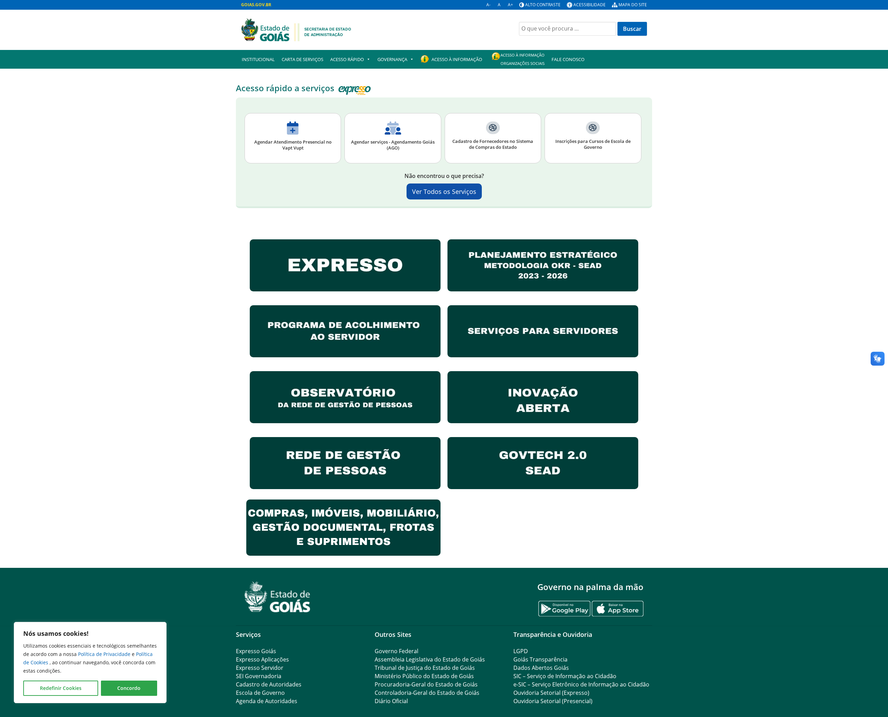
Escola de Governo (260, 693)
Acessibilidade (589, 5)
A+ (510, 5)
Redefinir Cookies (61, 688)
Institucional (258, 59)
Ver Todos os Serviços (444, 191)
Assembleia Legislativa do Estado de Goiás (430, 659)
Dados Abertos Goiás (541, 668)
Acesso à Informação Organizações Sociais (523, 59)
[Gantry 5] (277, 596)
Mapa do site (632, 5)
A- (488, 5)
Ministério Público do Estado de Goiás (424, 676)
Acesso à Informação (457, 59)
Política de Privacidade (105, 654)
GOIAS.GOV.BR (256, 5)
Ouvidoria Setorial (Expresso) (551, 693)
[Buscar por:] (567, 29)
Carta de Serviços (302, 59)
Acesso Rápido (347, 59)
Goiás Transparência (540, 659)
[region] (90, 662)
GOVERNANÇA (392, 59)
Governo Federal (396, 651)
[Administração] (296, 29)
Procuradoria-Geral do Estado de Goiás (426, 684)
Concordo (128, 688)
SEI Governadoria (258, 676)
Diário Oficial (391, 701)
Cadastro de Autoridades (268, 684)
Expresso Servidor (259, 668)
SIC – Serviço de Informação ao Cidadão (564, 676)
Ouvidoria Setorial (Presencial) (552, 701)
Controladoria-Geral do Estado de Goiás (427, 693)
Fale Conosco (568, 59)
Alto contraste (543, 5)
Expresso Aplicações (262, 659)
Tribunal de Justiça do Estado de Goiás (425, 668)
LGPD (520, 651)
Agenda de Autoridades (266, 701)
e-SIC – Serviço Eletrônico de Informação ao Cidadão (581, 684)
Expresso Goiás (256, 651)
